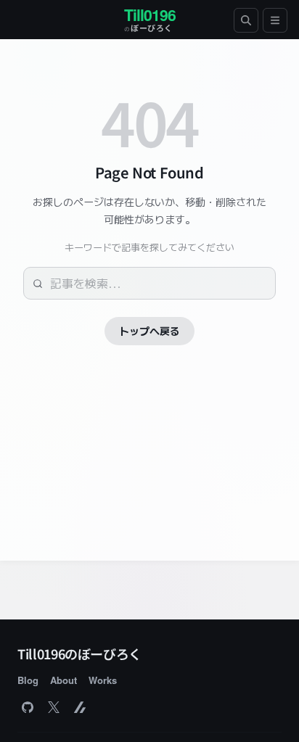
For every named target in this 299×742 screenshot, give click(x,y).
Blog (27, 680)
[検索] (246, 20)
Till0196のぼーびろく (79, 653)
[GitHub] (27, 707)
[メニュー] (275, 20)
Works (103, 680)
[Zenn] (80, 707)
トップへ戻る (149, 330)
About (63, 680)
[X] (54, 707)
